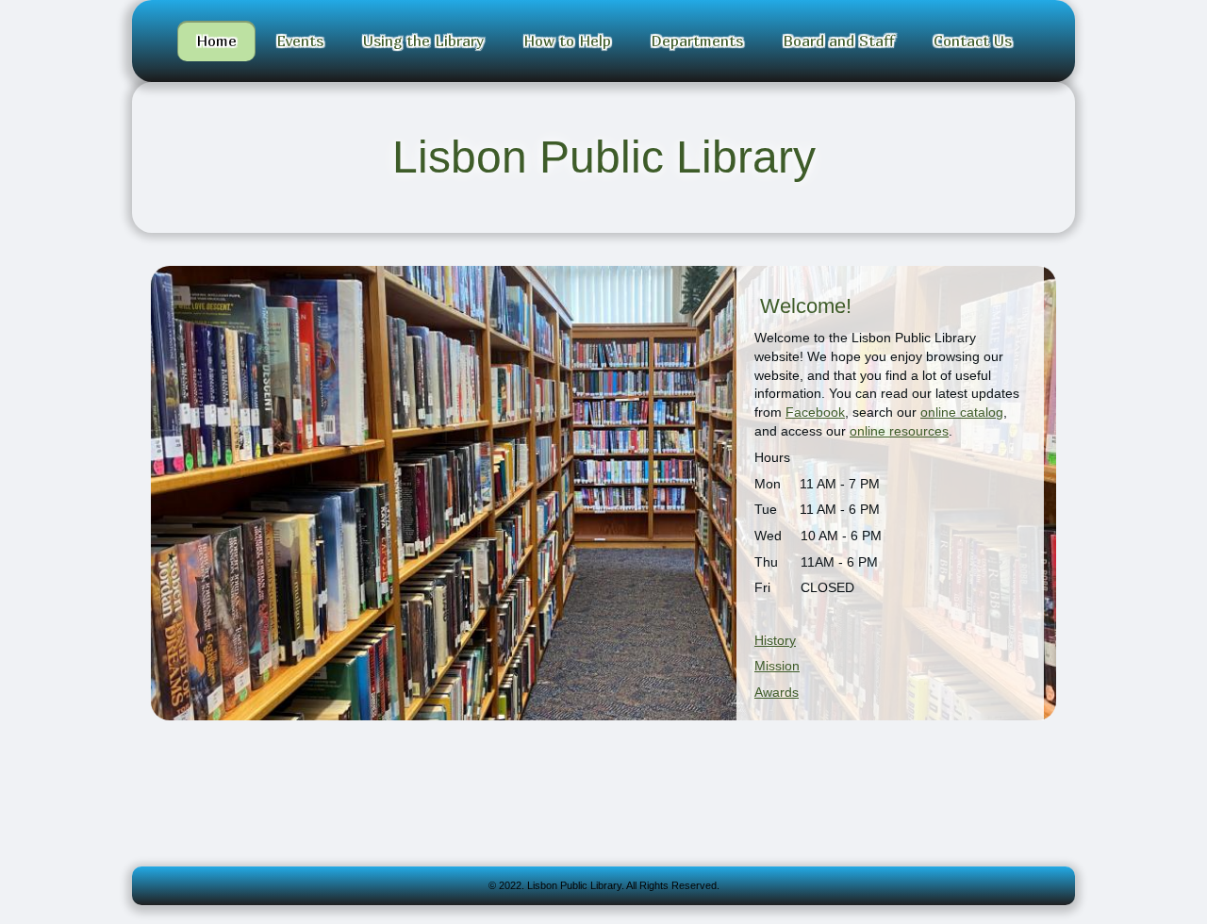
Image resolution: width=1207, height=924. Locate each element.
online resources (899, 430)
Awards (776, 692)
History (775, 640)
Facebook (815, 412)
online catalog (961, 412)
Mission (777, 665)
